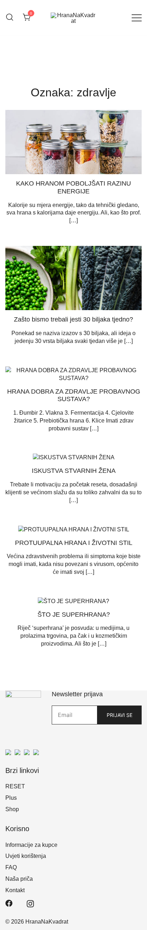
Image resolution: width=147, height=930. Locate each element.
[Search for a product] (9, 17)
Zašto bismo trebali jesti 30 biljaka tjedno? (73, 319)
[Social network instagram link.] (30, 903)
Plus (11, 798)
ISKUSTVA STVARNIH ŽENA (74, 470)
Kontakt (15, 890)
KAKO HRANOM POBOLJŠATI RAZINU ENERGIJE (73, 187)
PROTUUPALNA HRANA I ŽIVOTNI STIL (73, 542)
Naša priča (19, 879)
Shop (12, 809)
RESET (15, 786)
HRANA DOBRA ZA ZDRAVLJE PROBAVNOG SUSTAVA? (73, 395)
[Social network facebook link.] (8, 903)
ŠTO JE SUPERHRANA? (73, 614)
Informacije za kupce (31, 845)
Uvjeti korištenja (25, 856)
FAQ (11, 867)
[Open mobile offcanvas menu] (137, 18)
